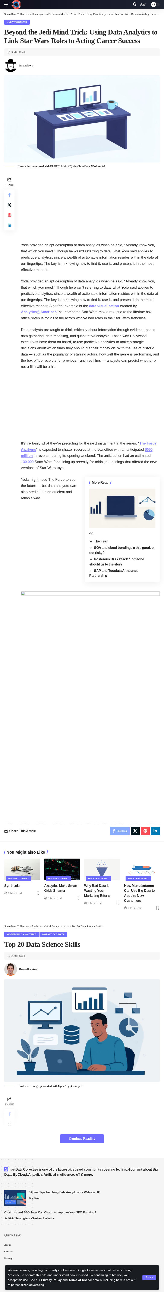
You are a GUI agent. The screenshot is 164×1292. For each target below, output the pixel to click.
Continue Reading (82, 1138)
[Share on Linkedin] (9, 225)
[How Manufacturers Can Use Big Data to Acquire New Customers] (142, 869)
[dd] (122, 508)
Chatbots (36, 1218)
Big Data (34, 1198)
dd (91, 533)
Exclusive (48, 1218)
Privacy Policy (51, 1280)
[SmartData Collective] (16, 4)
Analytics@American (39, 312)
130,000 (27, 462)
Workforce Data (53, 934)
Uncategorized (17, 22)
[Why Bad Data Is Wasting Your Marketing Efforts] (102, 869)
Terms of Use (78, 1280)
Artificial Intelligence (17, 1218)
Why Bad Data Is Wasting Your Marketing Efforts (97, 890)
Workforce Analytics (21, 934)
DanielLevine (28, 969)
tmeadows (26, 65)
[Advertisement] (90, 206)
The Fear (100, 541)
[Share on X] (9, 205)
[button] (149, 1277)
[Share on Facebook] (9, 195)
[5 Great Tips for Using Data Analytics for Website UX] (15, 1198)
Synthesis (12, 886)
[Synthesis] (22, 869)
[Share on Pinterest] (9, 215)
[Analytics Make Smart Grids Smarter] (62, 869)
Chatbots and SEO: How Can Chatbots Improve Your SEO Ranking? (50, 1212)
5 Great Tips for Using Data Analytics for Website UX (64, 1192)
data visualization (104, 306)
